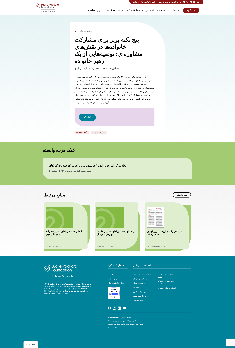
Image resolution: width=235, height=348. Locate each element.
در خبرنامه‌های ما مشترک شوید (170, 2)
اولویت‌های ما (94, 10)
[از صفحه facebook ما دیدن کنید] (184, 2)
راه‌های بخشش (115, 10)
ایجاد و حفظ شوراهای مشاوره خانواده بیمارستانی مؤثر (64, 233)
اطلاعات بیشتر (142, 265)
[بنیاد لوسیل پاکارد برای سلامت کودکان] (47, 7)
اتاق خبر (136, 287)
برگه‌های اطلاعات (82, 132)
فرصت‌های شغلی (139, 283)
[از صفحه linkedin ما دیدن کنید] (191, 2)
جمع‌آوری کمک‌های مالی (116, 283)
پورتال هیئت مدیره (139, 296)
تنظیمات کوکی (112, 327)
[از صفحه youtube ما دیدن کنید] (194, 2)
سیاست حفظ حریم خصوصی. (125, 324)
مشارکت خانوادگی (98, 132)
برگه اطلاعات (87, 117)
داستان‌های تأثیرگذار (156, 10)
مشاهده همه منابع (86, 31)
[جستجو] (198, 2)
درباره (174, 10)
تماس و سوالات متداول (141, 292)
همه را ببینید (182, 195)
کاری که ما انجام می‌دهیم (142, 275)
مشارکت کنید (134, 10)
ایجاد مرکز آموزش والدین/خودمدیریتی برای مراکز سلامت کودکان (88, 166)
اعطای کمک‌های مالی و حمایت (144, 2)
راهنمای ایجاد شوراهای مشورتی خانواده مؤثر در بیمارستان (115, 233)
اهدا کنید (191, 10)
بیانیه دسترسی (138, 300)
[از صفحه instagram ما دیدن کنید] (187, 2)
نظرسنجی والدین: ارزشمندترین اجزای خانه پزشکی (165, 233)
